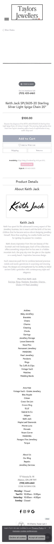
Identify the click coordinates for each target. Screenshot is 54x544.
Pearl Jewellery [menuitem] (27, 355)
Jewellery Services (27, 465)
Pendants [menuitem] (27, 358)
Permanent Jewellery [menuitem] (27, 348)
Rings (18, 282)
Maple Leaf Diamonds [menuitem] (27, 422)
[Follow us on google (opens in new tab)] (32, 511)
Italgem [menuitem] (27, 415)
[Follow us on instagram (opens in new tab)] (24, 511)
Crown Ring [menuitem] (27, 405)
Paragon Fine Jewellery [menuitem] (27, 439)
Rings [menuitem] (27, 362)
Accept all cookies (36, 537)
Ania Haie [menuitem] (27, 387)
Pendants (25, 282)
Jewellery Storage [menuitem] (27, 338)
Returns (39, 150)
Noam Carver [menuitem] (27, 432)
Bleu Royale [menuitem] (27, 394)
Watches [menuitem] (27, 372)
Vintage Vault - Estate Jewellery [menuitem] (27, 391)
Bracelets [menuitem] (27, 317)
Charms (41, 282)
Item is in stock (27, 164)
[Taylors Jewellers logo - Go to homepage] (27, 12)
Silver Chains (10, 30)
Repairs (27, 461)
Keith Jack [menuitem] (27, 418)
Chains (19, 284)
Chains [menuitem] (27, 320)
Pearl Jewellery (32, 284)
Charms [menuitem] (27, 324)
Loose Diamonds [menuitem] (27, 341)
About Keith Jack (27, 189)
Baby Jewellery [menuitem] (27, 314)
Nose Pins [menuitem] (27, 345)
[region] (27, 63)
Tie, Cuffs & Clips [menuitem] (27, 365)
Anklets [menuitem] (27, 310)
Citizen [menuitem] (27, 398)
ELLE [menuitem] (27, 408)
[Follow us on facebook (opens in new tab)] (21, 511)
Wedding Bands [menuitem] (27, 376)
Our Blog (27, 458)
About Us (27, 454)
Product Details (27, 181)
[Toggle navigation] (7, 19)
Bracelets (34, 282)
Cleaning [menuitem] (27, 327)
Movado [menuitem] (27, 429)
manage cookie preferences (25, 531)
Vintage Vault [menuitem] (27, 369)
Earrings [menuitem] (27, 334)
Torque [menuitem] (27, 443)
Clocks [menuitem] (27, 331)
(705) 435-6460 (27, 93)
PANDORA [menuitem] (27, 351)
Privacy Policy (38, 528)
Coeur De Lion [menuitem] (27, 401)
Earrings (11, 282)
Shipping (14, 150)
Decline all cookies (18, 537)
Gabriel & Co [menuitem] (27, 412)
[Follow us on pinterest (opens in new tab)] (28, 511)
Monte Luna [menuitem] (27, 425)
